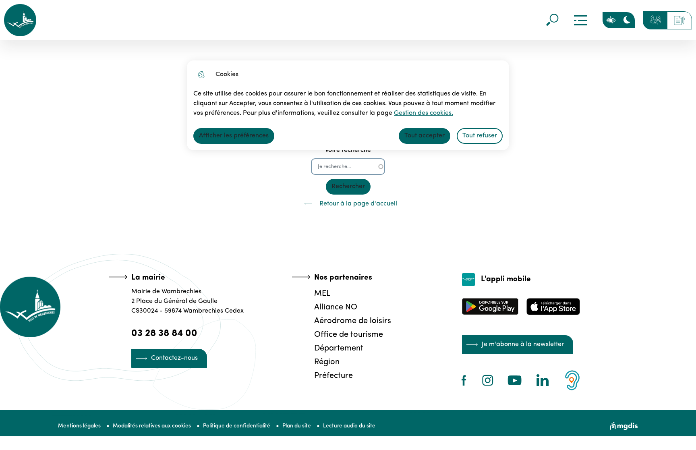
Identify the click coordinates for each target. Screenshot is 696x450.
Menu (580, 20)
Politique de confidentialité (236, 426)
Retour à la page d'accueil (358, 204)
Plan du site (296, 426)
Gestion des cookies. (423, 113)
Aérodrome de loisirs (352, 321)
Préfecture (333, 376)
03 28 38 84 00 (164, 333)
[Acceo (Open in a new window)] (572, 380)
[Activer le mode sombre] (627, 20)
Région (327, 362)
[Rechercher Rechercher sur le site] (552, 20)
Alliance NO (335, 307)
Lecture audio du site (349, 426)
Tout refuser (479, 136)
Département (338, 348)
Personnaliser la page (611, 20)
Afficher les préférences (234, 136)
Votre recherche (348, 150)
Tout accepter (424, 136)
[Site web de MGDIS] (624, 426)
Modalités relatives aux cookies (152, 426)
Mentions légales (79, 426)
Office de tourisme (348, 335)
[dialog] (348, 105)
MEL (322, 294)
